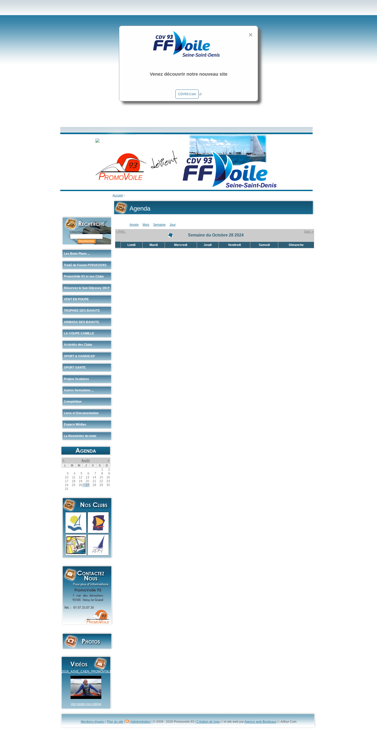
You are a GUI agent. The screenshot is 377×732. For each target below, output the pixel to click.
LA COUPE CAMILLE (79, 333)
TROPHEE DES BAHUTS (82, 310)
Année (134, 224)
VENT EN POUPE (76, 299)
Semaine (159, 224)
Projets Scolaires (76, 379)
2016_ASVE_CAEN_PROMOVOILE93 (88, 671)
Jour (173, 224)
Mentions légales (93, 722)
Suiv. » (308, 231)
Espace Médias (75, 424)
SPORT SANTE (75, 367)
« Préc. (121, 231)
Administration (141, 722)
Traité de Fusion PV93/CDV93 (85, 265)
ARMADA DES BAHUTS (81, 322)
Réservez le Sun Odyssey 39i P (87, 288)
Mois (146, 224)
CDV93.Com (187, 94)
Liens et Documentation (81, 413)
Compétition (73, 401)
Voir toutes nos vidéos (86, 704)
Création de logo (208, 722)
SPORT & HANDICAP (79, 356)
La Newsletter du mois (80, 436)
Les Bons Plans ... (77, 253)
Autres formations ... (79, 390)
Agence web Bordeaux (260, 722)
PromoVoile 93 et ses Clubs (84, 276)
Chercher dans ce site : (87, 232)
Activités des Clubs (78, 345)
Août (85, 460)
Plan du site (115, 722)
